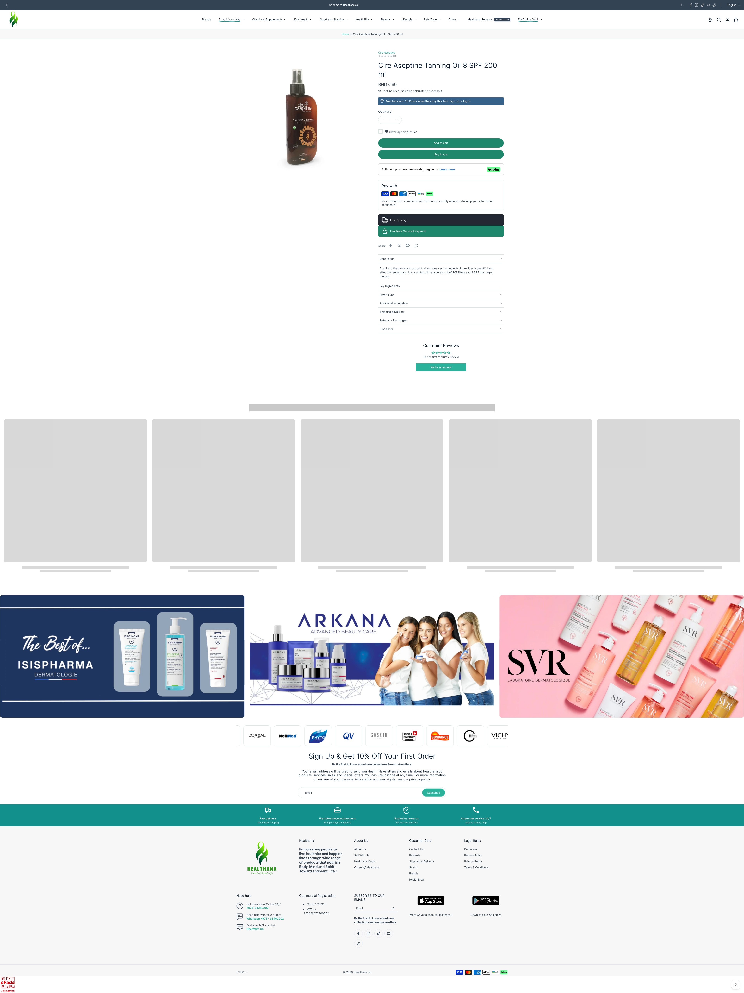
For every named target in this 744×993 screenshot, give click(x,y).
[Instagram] (697, 5)
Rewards (414, 855)
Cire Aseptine (386, 52)
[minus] (382, 120)
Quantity (384, 112)
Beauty (385, 19)
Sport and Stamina (332, 19)
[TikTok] (702, 5)
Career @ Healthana (367, 867)
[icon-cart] (736, 19)
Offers (452, 19)
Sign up (454, 101)
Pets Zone (430, 19)
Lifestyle (407, 19)
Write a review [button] (441, 367)
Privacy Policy (473, 861)
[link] (253, 736)
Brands (206, 19)
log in (466, 101)
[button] (441, 143)
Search (413, 867)
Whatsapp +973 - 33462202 (265, 918)
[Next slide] (681, 5)
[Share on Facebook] (390, 245)
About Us (360, 849)
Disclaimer (470, 849)
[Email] (708, 5)
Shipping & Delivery (421, 861)
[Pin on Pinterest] (407, 245)
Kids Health (301, 19)
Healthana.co (362, 972)
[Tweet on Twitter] (399, 245)
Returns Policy (473, 855)
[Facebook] (691, 5)
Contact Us (416, 849)
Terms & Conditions (476, 867)
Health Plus (362, 19)
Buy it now (441, 154)
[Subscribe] (393, 908)
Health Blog (416, 879)
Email (359, 908)
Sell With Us (361, 855)
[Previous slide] (6, 5)
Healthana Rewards (480, 19)
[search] (719, 19)
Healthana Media (364, 861)
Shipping (407, 90)
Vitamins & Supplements (267, 19)
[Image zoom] (301, 115)
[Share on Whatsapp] (416, 245)
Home (345, 34)
